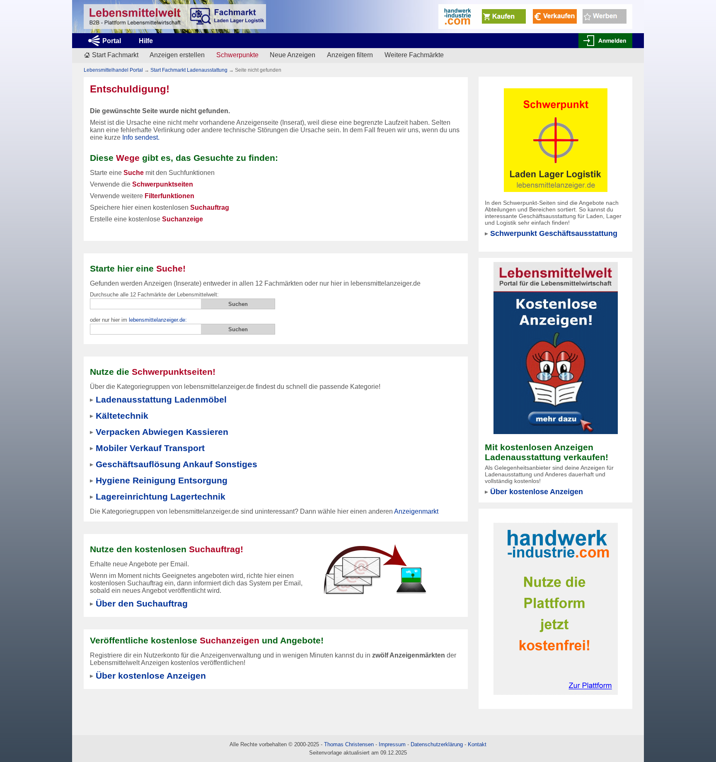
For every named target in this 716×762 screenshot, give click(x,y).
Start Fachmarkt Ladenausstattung (188, 70)
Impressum (392, 744)
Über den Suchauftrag (142, 603)
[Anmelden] (605, 40)
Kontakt (477, 744)
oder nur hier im (138, 320)
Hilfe (146, 40)
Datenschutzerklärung (437, 744)
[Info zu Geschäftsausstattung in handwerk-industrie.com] (535, 15)
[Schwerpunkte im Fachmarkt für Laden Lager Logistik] (555, 139)
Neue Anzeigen (292, 54)
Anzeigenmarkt (416, 511)
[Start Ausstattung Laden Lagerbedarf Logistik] (175, 16)
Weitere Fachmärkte (414, 54)
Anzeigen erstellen (177, 54)
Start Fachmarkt (115, 54)
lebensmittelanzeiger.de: (158, 320)
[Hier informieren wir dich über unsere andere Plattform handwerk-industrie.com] (555, 608)
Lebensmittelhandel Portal (113, 70)
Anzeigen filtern (350, 54)
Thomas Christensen (349, 744)
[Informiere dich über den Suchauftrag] (374, 569)
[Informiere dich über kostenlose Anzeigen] (555, 347)
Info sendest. (141, 137)
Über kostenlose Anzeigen (536, 492)
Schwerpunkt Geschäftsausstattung (553, 233)
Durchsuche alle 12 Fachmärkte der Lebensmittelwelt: (154, 294)
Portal (111, 40)
